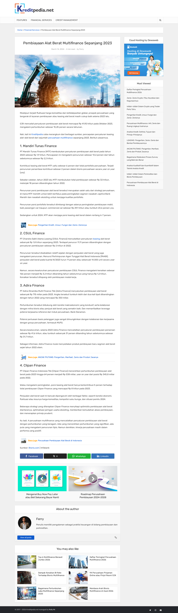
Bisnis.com (34, 448)
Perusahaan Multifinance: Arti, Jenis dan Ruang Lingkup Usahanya (143, 124)
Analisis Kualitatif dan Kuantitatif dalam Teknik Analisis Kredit (143, 167)
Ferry (81, 49)
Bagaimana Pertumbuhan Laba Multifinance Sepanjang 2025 (51, 591)
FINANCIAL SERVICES (41, 20)
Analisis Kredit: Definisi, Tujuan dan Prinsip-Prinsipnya (141, 133)
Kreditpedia (37, 134)
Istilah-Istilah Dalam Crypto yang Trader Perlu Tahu (143, 107)
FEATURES (22, 20)
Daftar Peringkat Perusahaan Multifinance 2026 (139, 91)
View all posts (25, 537)
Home (19, 30)
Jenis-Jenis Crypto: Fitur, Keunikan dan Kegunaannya (143, 99)
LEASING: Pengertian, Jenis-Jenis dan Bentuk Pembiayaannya (143, 141)
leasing (96, 239)
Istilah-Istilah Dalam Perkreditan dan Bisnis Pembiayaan (142, 175)
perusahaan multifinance (60, 137)
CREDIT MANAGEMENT (67, 20)
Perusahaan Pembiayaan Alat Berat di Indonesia (142, 183)
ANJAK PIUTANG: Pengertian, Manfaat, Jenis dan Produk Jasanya (143, 150)
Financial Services (31, 30)
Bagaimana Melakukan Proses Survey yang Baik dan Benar (142, 158)
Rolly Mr (52, 610)
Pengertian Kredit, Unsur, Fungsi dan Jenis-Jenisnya (141, 116)
